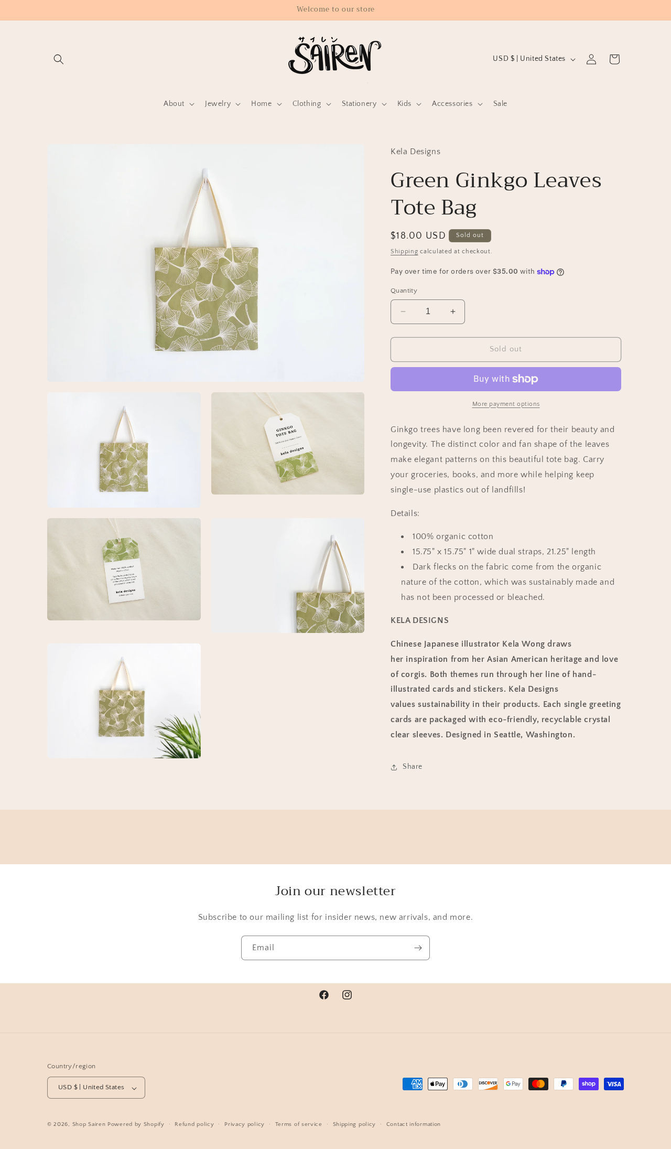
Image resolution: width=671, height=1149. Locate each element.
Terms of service (298, 1124)
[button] (58, 59)
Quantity (404, 290)
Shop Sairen (89, 1125)
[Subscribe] (417, 948)
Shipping (404, 251)
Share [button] (413, 767)
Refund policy (194, 1124)
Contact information (413, 1124)
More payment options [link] (506, 404)
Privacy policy (244, 1124)
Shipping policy (354, 1124)
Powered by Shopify (136, 1125)
